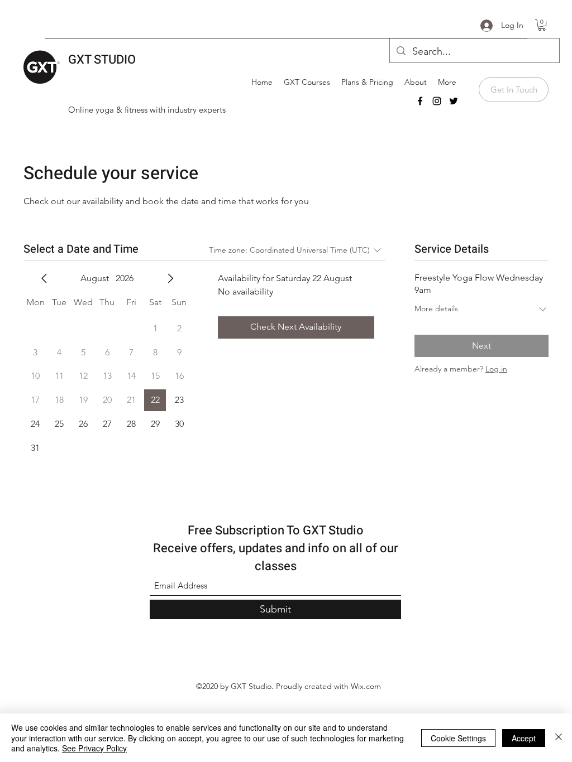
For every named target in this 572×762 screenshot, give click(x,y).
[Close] (558, 737)
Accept (524, 738)
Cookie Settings (458, 738)
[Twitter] (453, 101)
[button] (542, 25)
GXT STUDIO (102, 60)
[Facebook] (420, 101)
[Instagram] (436, 101)
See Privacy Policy (94, 748)
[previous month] (44, 278)
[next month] (170, 278)
